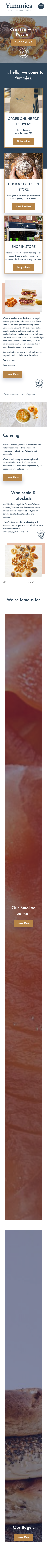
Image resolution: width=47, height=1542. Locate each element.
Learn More (13, 374)
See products (23, 267)
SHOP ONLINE (23, 42)
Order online (23, 141)
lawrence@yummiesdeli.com (15, 531)
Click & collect (23, 206)
